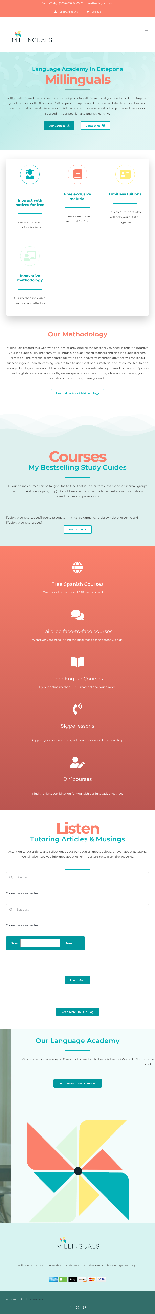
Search (15, 943)
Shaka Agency (35, 1299)
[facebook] (70, 1307)
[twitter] (77, 1307)
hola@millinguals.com (100, 3)
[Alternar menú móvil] (147, 29)
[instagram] (84, 1307)
